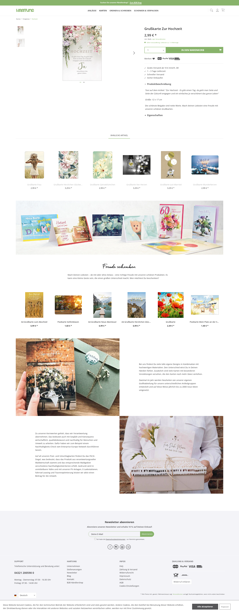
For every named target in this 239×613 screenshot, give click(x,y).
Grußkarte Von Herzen (136, 185)
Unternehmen (73, 566)
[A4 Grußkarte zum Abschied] (34, 305)
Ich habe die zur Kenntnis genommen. (121, 539)
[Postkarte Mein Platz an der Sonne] (205, 305)
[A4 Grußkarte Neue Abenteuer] (102, 305)
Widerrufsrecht (126, 572)
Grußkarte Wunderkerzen (205, 185)
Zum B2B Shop (136, 2)
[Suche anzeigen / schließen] (211, 9)
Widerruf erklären (182, 581)
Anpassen (225, 607)
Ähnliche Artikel (119, 135)
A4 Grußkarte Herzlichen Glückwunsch (137, 322)
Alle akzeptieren (205, 606)
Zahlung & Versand (128, 569)
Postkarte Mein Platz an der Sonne (205, 322)
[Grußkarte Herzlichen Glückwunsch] (68, 165)
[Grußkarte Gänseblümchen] (103, 165)
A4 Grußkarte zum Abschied (34, 322)
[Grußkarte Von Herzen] (137, 165)
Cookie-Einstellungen (129, 586)
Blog (69, 576)
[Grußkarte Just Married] (171, 165)
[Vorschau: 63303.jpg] (20, 30)
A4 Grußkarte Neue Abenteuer (102, 322)
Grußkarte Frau (34, 185)
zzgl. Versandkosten (158, 39)
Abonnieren (147, 534)
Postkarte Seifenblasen (68, 322)
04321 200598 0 (24, 573)
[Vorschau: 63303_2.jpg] (20, 43)
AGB (121, 582)
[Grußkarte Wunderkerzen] (205, 165)
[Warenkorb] (223, 10)
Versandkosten (178, 594)
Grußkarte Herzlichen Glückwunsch (68, 185)
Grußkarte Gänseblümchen (102, 185)
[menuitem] (211, 10)
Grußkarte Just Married (171, 185)
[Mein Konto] (217, 9)
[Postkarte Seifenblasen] (68, 305)
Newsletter (72, 572)
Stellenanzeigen (74, 569)
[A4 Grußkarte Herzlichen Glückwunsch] (137, 305)
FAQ (121, 566)
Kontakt (70, 579)
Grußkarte (170, 322)
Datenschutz (125, 579)
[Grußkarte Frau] (34, 165)
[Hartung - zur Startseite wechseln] (25, 10)
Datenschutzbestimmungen (115, 539)
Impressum (124, 576)
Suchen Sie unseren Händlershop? (114, 2)
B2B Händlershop (75, 582)
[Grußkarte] (171, 305)
